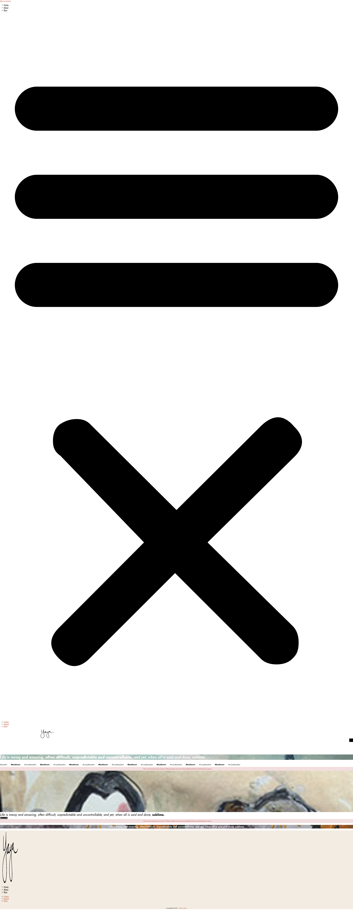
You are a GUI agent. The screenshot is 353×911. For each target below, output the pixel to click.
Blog (5, 10)
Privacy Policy (183, 908)
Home (6, 5)
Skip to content (5, 1)
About (6, 7)
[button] (176, 366)
